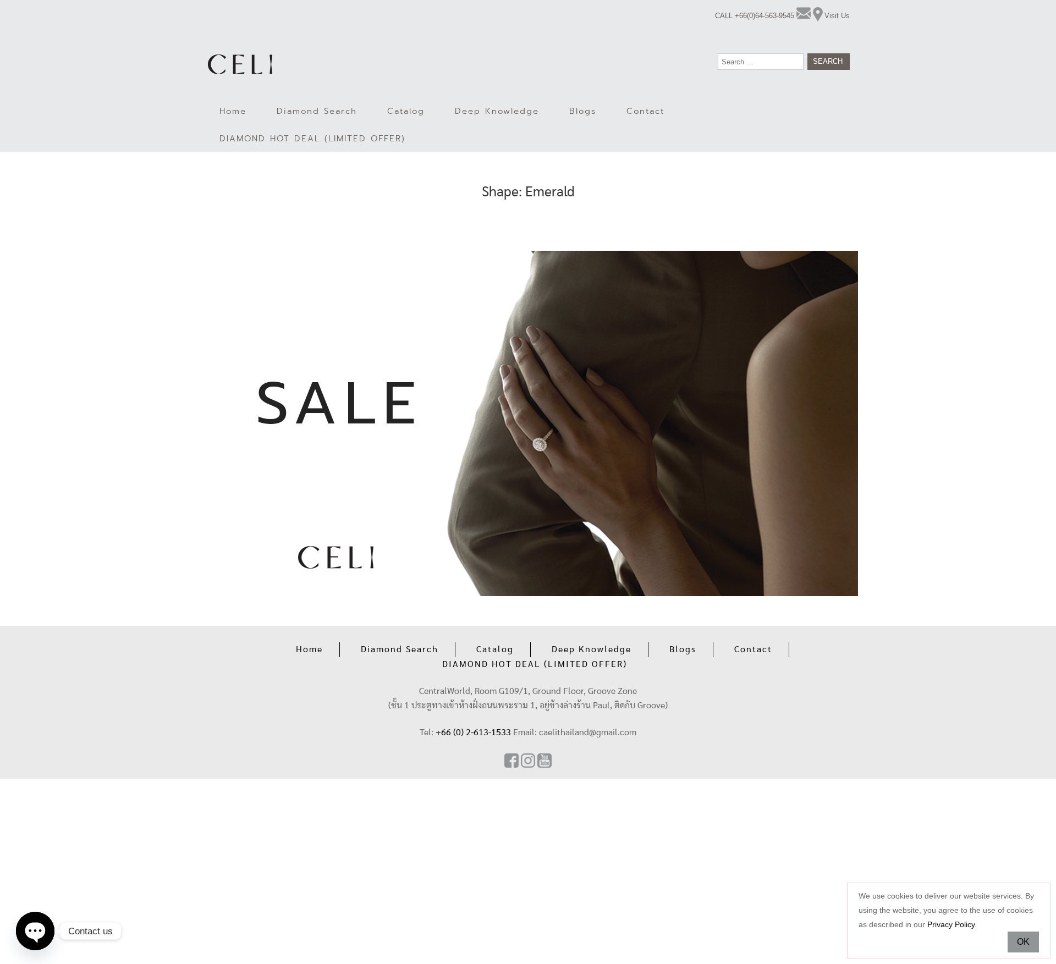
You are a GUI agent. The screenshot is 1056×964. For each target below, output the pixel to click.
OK (1023, 941)
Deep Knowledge (497, 111)
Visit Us (837, 16)
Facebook (511, 760)
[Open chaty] (35, 931)
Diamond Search (317, 111)
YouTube (544, 760)
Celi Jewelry (240, 64)
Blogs (582, 111)
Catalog (406, 111)
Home (232, 111)
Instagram (528, 760)
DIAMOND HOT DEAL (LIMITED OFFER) (312, 139)
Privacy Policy (951, 924)
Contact (645, 111)
